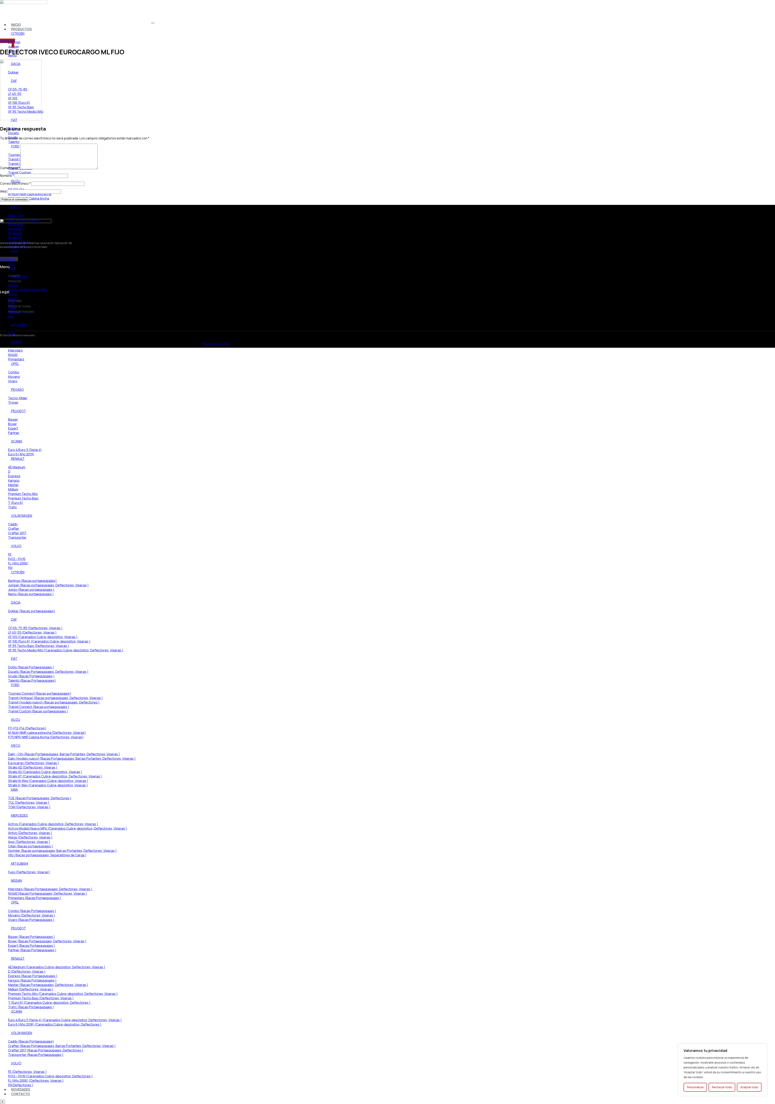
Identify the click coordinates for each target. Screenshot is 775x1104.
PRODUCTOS (21, 29)
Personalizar (695, 1087)
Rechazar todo (722, 1087)
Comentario (10, 168)
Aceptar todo (749, 1087)
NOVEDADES (20, 1089)
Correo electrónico (15, 183)
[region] (722, 1070)
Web (3, 191)
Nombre (7, 175)
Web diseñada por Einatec (216, 343)
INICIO (16, 24)
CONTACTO (20, 1094)
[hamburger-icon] (152, 23)
